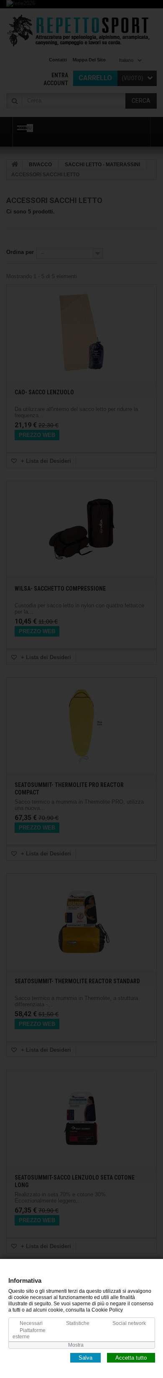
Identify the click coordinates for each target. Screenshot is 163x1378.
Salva (85, 1357)
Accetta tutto (131, 1357)
